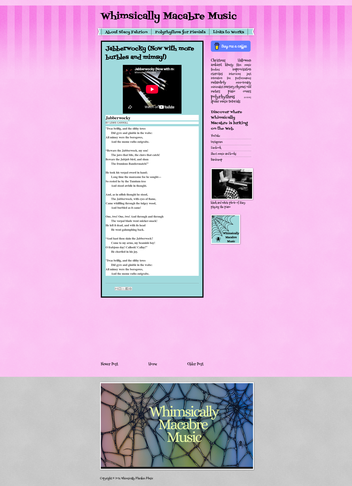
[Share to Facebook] (127, 288)
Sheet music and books (223, 154)
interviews (235, 74)
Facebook (216, 148)
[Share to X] (123, 288)
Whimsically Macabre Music (169, 16)
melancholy (218, 82)
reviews (247, 97)
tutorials (234, 101)
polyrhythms (223, 96)
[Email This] (116, 288)
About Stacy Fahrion (126, 32)
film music (243, 65)
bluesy (229, 64)
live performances (239, 78)
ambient (216, 64)
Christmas (218, 60)
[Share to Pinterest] (130, 288)
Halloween (244, 60)
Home (152, 364)
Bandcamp (216, 160)
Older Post (195, 364)
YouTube (215, 136)
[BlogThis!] (120, 288)
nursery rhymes (235, 86)
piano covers (239, 91)
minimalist (217, 87)
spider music (219, 101)
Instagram (217, 142)
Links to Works (228, 32)
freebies (215, 69)
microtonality (243, 82)
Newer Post (109, 364)
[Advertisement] (152, 329)
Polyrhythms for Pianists (180, 32)
